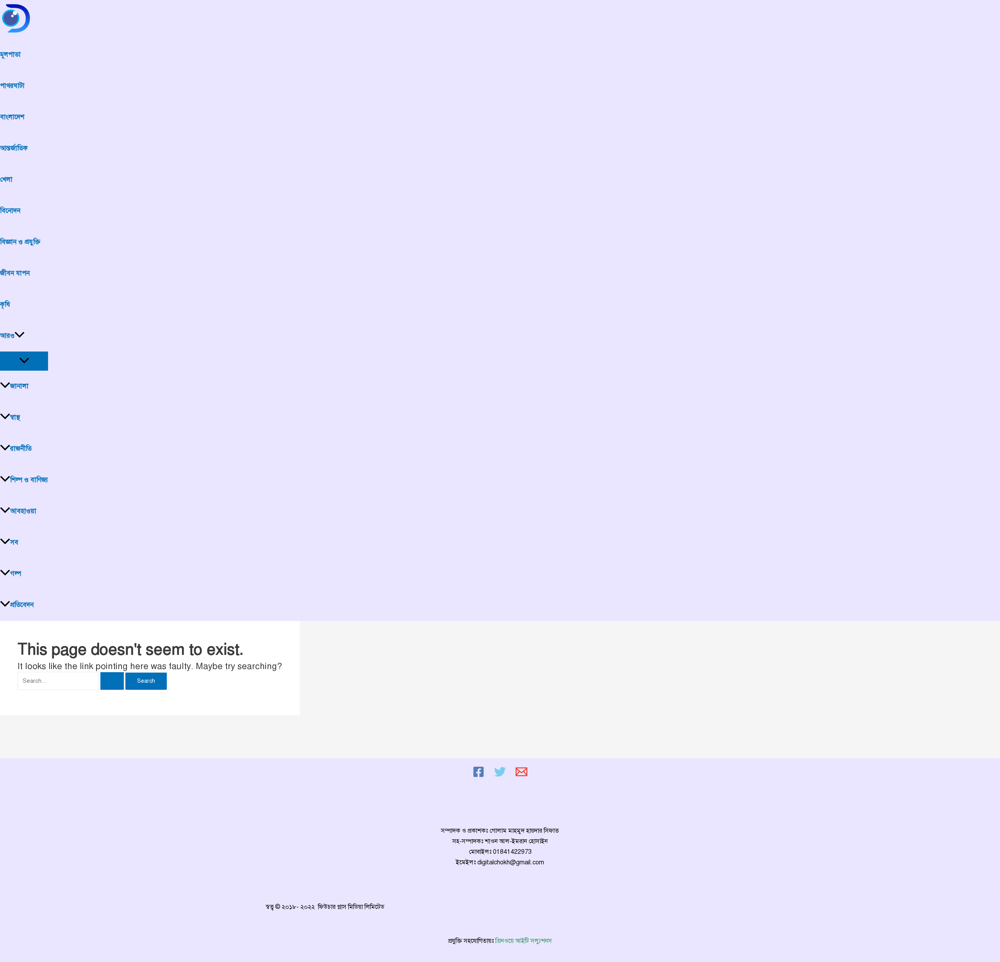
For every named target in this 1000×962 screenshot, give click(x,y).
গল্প (15, 573)
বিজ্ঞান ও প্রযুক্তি (20, 242)
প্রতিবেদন (22, 605)
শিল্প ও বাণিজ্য (29, 480)
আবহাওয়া (23, 511)
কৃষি (5, 304)
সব (14, 542)
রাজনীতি (21, 448)
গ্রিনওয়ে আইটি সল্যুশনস (523, 941)
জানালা (19, 386)
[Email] (521, 775)
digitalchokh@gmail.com (510, 862)
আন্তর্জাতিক (14, 148)
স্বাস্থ (15, 417)
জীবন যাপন (15, 273)
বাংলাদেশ (12, 117)
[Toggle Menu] (24, 361)
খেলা (6, 179)
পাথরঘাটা (12, 86)
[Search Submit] (112, 681)
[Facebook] (478, 775)
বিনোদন (10, 211)
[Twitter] (500, 775)
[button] (19, 336)
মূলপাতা (10, 54)
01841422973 (512, 852)
